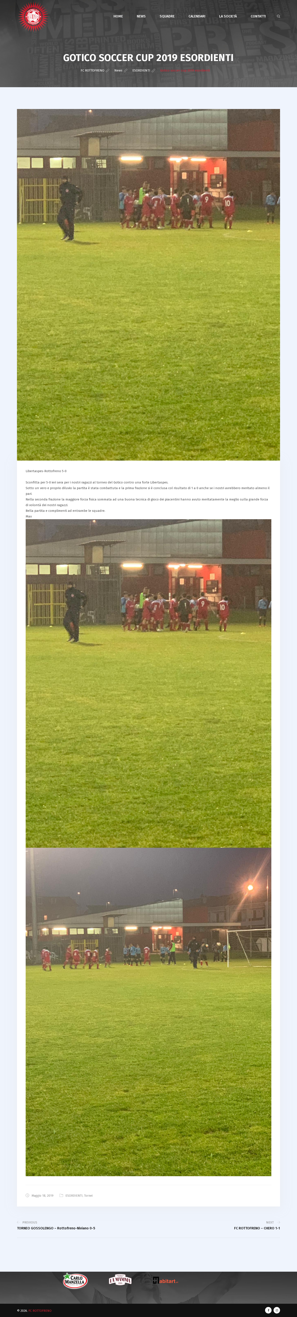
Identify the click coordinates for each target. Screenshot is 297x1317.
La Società (228, 16)
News (141, 16)
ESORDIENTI (74, 1196)
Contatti (258, 16)
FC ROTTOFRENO (40, 1311)
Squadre (167, 16)
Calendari (197, 16)
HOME (118, 16)
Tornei (88, 1196)
